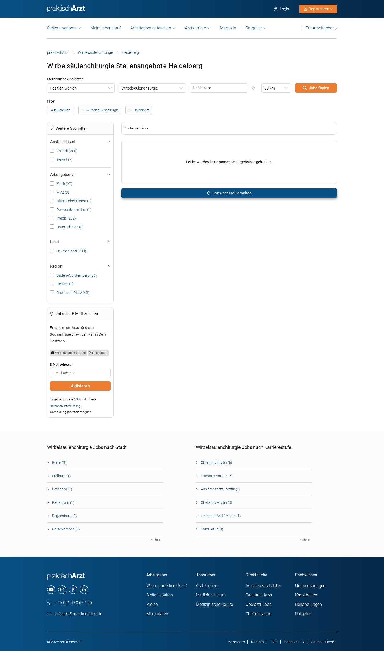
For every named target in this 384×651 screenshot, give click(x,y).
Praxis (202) (66, 218)
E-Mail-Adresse (60, 364)
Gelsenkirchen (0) (66, 529)
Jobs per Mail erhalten (232, 193)
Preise (152, 604)
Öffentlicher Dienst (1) (73, 201)
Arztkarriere (195, 28)
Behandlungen (308, 604)
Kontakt (257, 642)
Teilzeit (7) (64, 159)
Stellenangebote (62, 28)
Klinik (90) (64, 184)
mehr (155, 540)
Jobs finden (319, 88)
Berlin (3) (59, 462)
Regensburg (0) (64, 516)
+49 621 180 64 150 (73, 602)
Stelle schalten (159, 595)
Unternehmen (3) (70, 227)
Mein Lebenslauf (105, 28)
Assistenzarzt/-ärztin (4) (220, 489)
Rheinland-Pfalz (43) (72, 293)
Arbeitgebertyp (62, 174)
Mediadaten (157, 613)
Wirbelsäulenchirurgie (95, 52)
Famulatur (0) (212, 529)
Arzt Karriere (207, 585)
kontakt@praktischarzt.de (78, 613)
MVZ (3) (62, 192)
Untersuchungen (310, 585)
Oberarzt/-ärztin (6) (216, 462)
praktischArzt (58, 52)
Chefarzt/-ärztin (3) (216, 502)
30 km (269, 88)
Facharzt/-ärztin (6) (217, 476)
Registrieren (318, 9)
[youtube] (51, 589)
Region (56, 266)
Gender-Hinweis (323, 642)
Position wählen (63, 88)
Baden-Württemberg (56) (76, 275)
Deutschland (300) (71, 251)
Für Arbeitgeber (320, 28)
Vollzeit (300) (67, 151)
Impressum (235, 642)
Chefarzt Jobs (258, 613)
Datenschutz (294, 642)
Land (54, 242)
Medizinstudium (211, 595)
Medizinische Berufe (214, 604)
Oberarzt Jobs (258, 604)
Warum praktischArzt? (166, 585)
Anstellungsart (62, 141)
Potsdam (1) (62, 489)
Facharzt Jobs (259, 595)
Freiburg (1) (61, 476)
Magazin (228, 28)
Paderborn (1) (63, 502)
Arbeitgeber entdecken (150, 28)
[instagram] (62, 589)
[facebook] (73, 589)
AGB (77, 399)
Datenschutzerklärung (65, 406)
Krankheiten (306, 595)
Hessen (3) (65, 284)
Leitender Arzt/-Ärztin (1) (221, 516)
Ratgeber (254, 28)
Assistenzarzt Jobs (263, 585)
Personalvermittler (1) (73, 210)
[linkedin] (84, 589)
